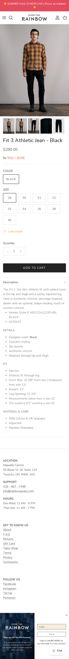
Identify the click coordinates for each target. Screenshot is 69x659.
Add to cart (34, 268)
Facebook (9, 584)
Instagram (9, 589)
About (7, 530)
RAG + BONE (16, 158)
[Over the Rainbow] (34, 17)
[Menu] (4, 17)
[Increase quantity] (21, 251)
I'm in (51, 634)
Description (10, 282)
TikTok (7, 593)
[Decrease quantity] (6, 251)
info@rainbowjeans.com (18, 491)
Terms (7, 553)
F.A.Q (6, 534)
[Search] (12, 17)
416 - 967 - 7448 (14, 486)
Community (10, 562)
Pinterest (9, 598)
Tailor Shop (10, 548)
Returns (8, 539)
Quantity (9, 243)
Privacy (7, 557)
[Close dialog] (66, 615)
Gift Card (9, 544)
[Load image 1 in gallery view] (34, 70)
